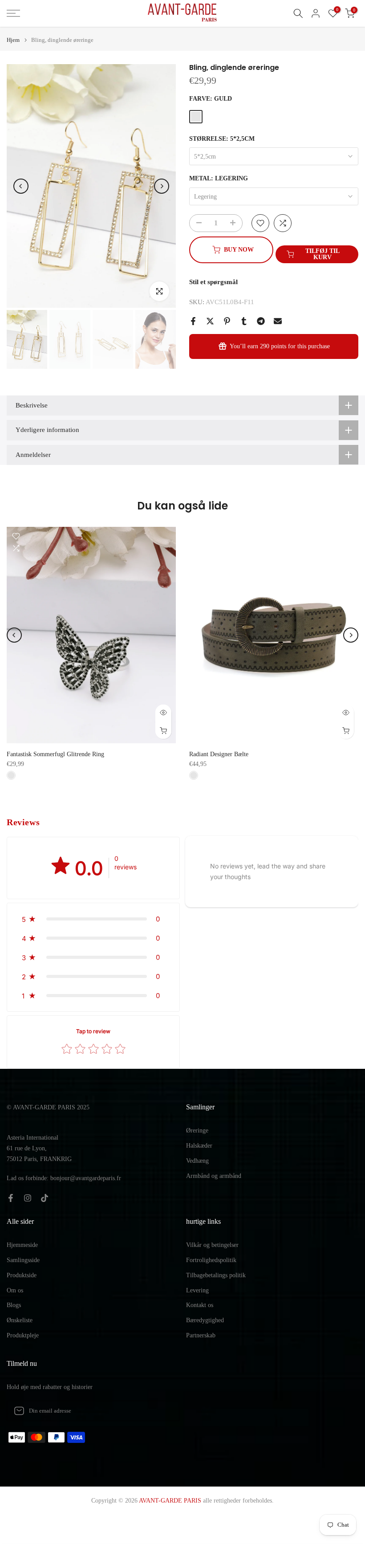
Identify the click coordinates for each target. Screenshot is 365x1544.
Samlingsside (23, 1260)
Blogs (14, 1305)
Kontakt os (199, 1305)
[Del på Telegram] (261, 321)
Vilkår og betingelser (212, 1245)
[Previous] (20, 186)
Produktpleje (23, 1335)
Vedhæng (197, 1160)
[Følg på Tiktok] (45, 1198)
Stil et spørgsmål (213, 281)
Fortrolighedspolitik (211, 1260)
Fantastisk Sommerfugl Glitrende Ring (55, 754)
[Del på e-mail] (278, 321)
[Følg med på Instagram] (28, 1198)
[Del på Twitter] (210, 321)
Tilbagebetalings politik (216, 1275)
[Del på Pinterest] (227, 321)
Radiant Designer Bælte (218, 754)
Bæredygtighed (205, 1320)
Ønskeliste (19, 1320)
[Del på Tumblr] (244, 321)
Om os (15, 1290)
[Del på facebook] (193, 321)
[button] (93, 919)
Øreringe (197, 1130)
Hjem (13, 40)
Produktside (21, 1275)
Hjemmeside (22, 1245)
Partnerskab (200, 1335)
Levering (197, 1290)
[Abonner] (163, 1410)
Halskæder (199, 1145)
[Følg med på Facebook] (11, 1198)
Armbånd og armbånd (213, 1176)
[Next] (161, 186)
